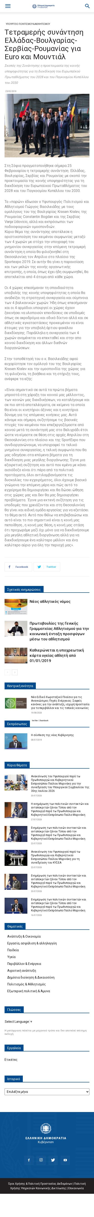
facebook (44, 720)
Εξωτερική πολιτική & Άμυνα (28, 991)
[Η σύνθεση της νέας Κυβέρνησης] (16, 741)
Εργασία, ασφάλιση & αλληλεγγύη (32, 943)
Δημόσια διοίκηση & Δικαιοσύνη (31, 977)
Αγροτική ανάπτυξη (21, 970)
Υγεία (11, 957)
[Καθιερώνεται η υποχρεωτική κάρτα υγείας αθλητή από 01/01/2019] (16, 655)
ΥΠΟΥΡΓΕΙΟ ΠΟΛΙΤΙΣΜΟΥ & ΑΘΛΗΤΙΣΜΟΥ (28, 24)
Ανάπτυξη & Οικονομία (24, 936)
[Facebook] (29, 1160)
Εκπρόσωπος (17, 724)
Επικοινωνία (76, 1188)
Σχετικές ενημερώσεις (24, 589)
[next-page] (15, 672)
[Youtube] (65, 1160)
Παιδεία (13, 950)
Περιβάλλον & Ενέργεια (24, 964)
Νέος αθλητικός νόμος (50, 601)
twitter (35, 720)
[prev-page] (7, 672)
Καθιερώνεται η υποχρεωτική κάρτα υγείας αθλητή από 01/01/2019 (57, 655)
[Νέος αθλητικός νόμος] (16, 607)
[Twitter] (53, 1160)
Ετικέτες (11, 1059)
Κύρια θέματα (17, 765)
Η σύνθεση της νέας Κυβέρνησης (52, 735)
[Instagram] (41, 1160)
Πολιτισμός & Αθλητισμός (26, 984)
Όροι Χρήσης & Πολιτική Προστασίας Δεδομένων (40, 1183)
